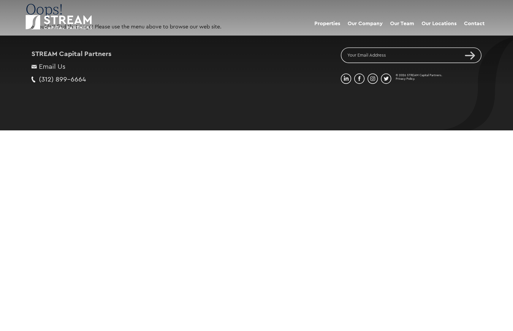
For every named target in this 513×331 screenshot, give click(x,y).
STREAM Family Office (375, 47)
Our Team (402, 23)
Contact (474, 23)
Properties (327, 23)
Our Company (365, 23)
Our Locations (439, 23)
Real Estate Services (373, 36)
